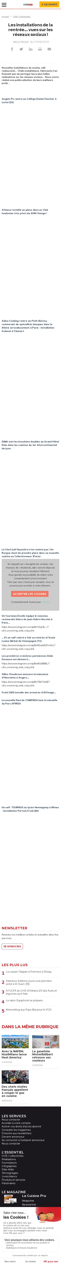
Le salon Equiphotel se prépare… (25, 1000)
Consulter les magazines (16, 1129)
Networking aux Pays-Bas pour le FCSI (29, 1009)
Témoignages (10, 1173)
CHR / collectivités (21, 16)
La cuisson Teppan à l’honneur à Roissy (29, 971)
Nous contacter (11, 1119)
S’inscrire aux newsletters (16, 1133)
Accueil (5, 16)
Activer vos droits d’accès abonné (21, 1126)
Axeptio (46, 602)
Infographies (9, 1166)
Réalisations (9, 1159)
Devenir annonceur (13, 1136)
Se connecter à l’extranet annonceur (23, 1140)
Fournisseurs (9, 1162)
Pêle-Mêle (8, 1169)
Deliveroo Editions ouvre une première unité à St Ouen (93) (29, 982)
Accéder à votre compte (16, 1123)
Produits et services (13, 1179)
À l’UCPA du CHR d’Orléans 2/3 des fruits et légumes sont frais (31, 992)
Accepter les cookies (29, 593)
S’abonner (49, 4)
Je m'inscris (12, 946)
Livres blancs (9, 1176)
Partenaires (8, 1183)
